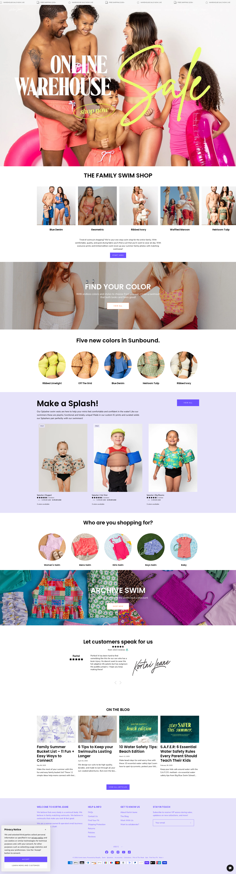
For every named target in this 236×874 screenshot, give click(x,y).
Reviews (92, 836)
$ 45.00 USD (156, 500)
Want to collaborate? (129, 824)
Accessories (119, 858)
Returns (91, 828)
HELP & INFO (94, 807)
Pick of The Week (138, 858)
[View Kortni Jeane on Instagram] (118, 852)
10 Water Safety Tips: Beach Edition (138, 749)
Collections (127, 858)
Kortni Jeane (82, 858)
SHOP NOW (118, 606)
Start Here (118, 255)
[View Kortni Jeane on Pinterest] (112, 852)
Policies (91, 832)
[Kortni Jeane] (16, 10)
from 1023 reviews (116, 649)
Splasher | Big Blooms (155, 495)
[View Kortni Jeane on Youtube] (123, 852)
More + (161, 858)
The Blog (124, 816)
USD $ (115, 846)
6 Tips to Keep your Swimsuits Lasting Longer (95, 751)
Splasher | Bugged (44, 495)
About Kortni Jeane (128, 812)
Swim (104, 858)
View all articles (118, 787)
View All (188, 403)
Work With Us (126, 820)
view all (118, 306)
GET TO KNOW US (130, 807)
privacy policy (37, 837)
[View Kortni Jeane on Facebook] (107, 852)
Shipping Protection (96, 824)
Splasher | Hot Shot (99, 495)
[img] (118, 646)
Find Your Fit (93, 820)
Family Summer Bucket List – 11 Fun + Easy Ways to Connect (55, 753)
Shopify (97, 858)
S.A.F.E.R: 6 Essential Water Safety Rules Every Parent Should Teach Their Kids (178, 753)
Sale (146, 858)
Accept (26, 859)
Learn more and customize (26, 865)
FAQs (90, 812)
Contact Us (93, 816)
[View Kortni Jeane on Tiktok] (129, 852)
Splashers (110, 858)
